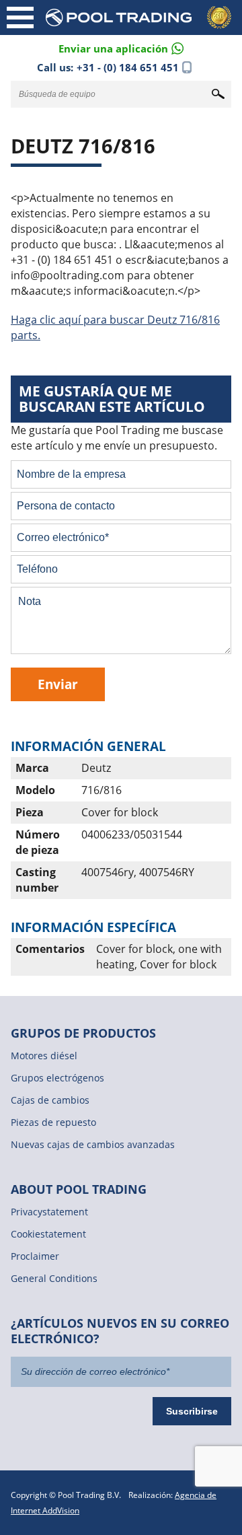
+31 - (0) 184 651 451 (128, 67)
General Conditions (54, 1278)
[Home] (141, 17)
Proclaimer (35, 1256)
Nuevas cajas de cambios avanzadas (93, 1144)
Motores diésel (44, 1055)
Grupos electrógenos (57, 1077)
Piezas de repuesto (53, 1122)
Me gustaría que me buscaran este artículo (112, 399)
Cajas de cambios (50, 1100)
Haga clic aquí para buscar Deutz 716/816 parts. (115, 327)
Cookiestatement (48, 1233)
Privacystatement (49, 1211)
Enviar (58, 684)
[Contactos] (121, 47)
